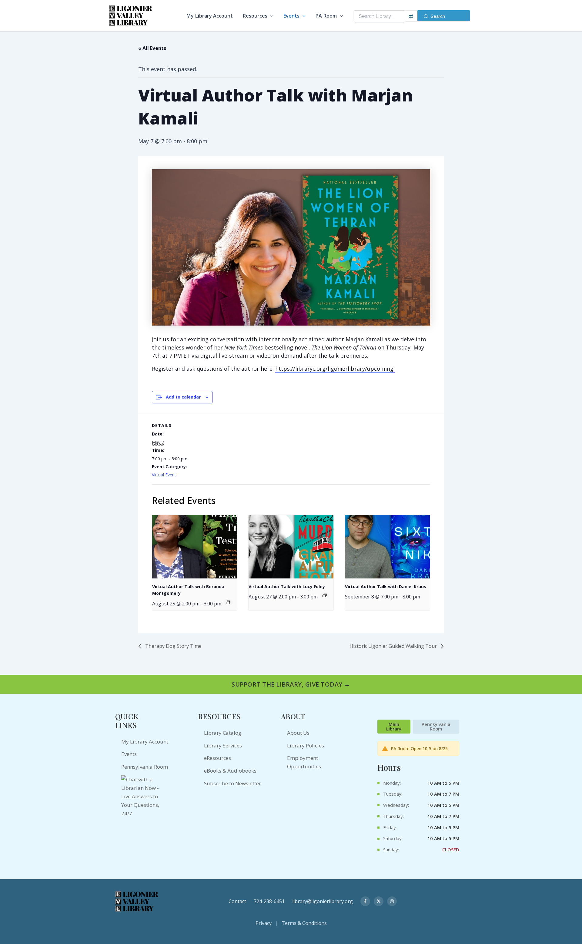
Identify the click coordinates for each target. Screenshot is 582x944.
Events (291, 15)
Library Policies (305, 745)
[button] (270, 16)
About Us (298, 732)
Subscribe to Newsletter (232, 783)
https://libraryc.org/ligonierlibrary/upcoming (335, 368)
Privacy (264, 923)
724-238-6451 (269, 901)
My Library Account (209, 15)
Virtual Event (164, 475)
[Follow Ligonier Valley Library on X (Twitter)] (378, 901)
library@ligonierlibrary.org (322, 901)
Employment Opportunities (304, 762)
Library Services (223, 745)
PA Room (326, 15)
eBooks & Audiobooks (230, 770)
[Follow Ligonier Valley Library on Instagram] (392, 901)
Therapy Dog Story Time (173, 646)
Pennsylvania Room (144, 766)
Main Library (393, 726)
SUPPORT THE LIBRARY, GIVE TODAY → (291, 684)
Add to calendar (183, 397)
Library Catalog (222, 732)
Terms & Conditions (304, 923)
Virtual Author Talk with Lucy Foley (287, 586)
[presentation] (194, 546)
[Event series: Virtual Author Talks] (228, 602)
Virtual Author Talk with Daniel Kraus (385, 586)
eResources (217, 757)
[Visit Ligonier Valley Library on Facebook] (365, 901)
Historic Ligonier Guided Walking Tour (394, 646)
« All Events (152, 48)
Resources (254, 15)
